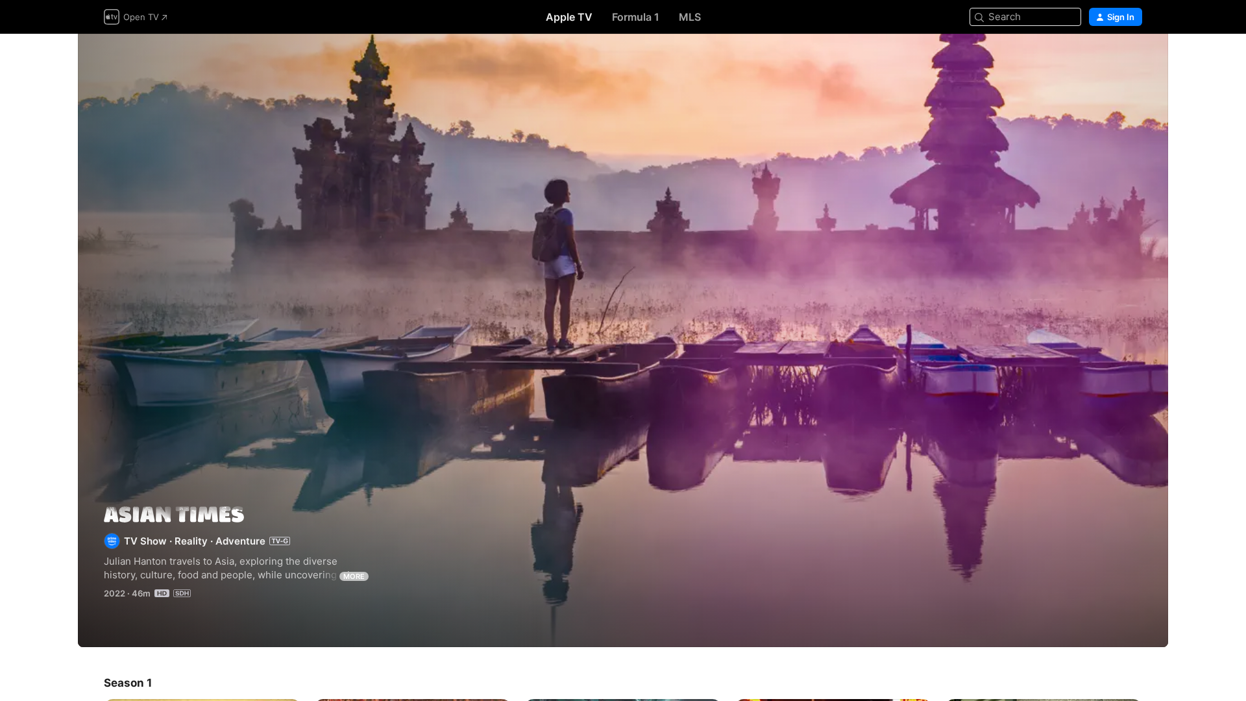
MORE (354, 576)
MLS (690, 16)
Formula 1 (635, 16)
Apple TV (569, 16)
